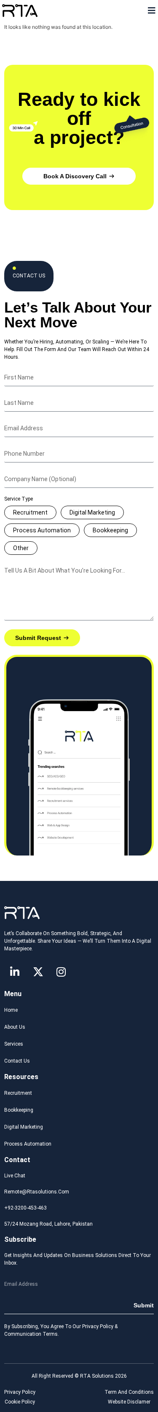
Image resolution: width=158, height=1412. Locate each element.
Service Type (18, 499)
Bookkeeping (110, 530)
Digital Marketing (92, 512)
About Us (14, 1027)
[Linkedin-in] (14, 971)
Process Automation (42, 530)
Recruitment (30, 512)
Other (21, 548)
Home (11, 1010)
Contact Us (17, 1061)
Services (13, 1044)
